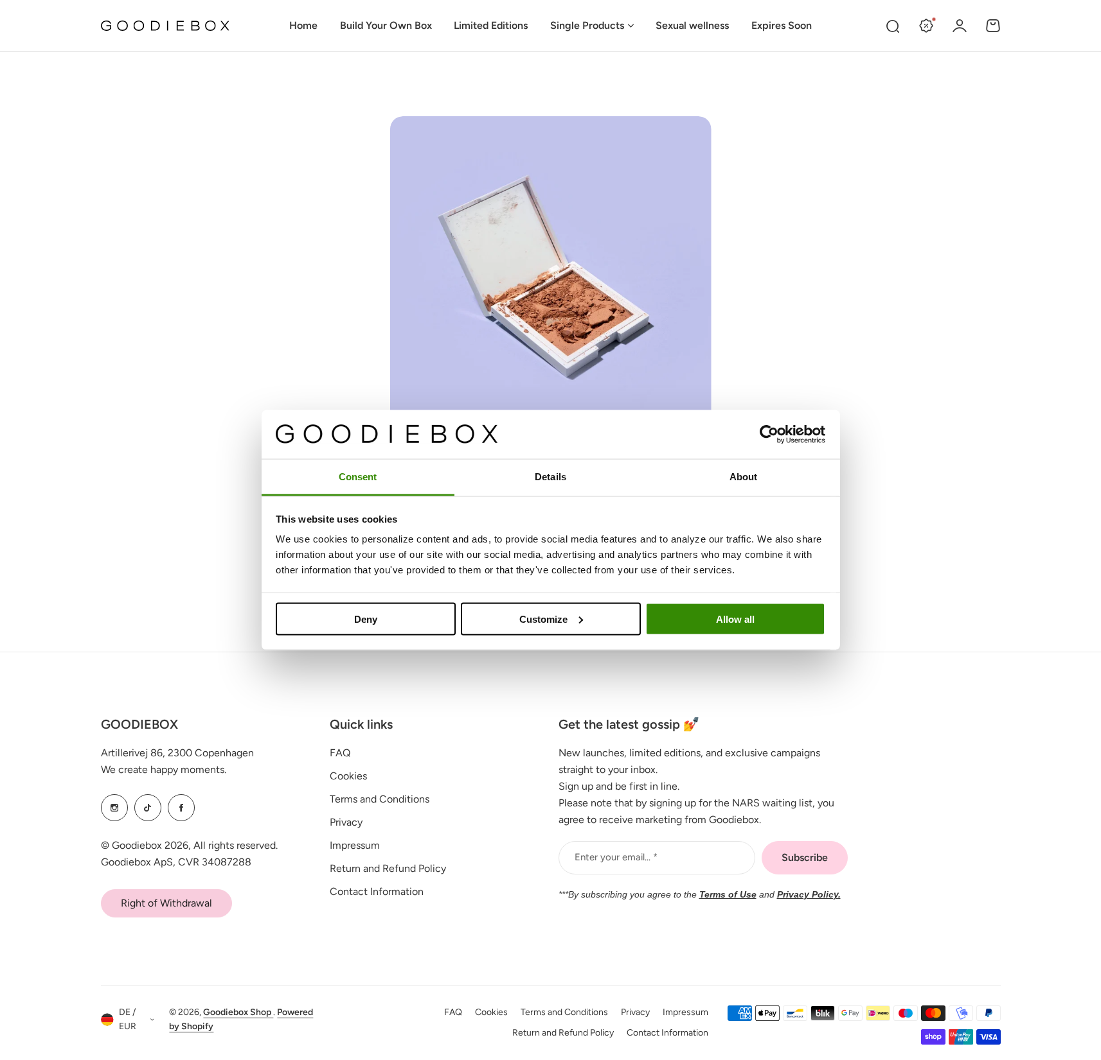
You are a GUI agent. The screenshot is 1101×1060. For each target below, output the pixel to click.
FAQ (340, 753)
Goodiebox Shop (238, 1012)
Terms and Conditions (379, 799)
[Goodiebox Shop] (165, 26)
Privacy (346, 822)
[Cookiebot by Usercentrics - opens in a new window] (769, 434)
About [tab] (744, 476)
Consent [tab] (358, 476)
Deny (365, 618)
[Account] (959, 26)
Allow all (735, 618)
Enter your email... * (616, 857)
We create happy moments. (163, 769)
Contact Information (377, 891)
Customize (543, 618)
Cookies (348, 776)
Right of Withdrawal (166, 903)
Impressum (355, 845)
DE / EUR (127, 1019)
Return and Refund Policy (388, 868)
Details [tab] (550, 476)
